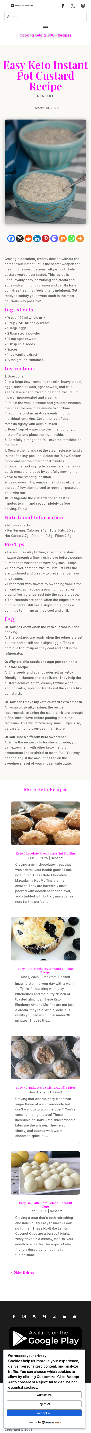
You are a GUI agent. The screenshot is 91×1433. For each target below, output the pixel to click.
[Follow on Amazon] (34, 1316)
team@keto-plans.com (24, 6)
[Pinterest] (45, 238)
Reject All (44, 1404)
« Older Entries (22, 1272)
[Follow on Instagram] (83, 5)
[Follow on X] (72, 5)
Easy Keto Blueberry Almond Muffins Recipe (46, 970)
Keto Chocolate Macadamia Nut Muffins (46, 853)
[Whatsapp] (71, 238)
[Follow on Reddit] (74, 1316)
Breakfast (49, 977)
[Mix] (63, 238)
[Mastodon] (54, 238)
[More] (80, 238)
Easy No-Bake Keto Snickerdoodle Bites (46, 1088)
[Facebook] (11, 238)
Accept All (44, 1413)
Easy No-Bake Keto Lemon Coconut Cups (45, 1205)
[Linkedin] (37, 238)
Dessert (45, 96)
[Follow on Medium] (44, 1316)
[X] (20, 238)
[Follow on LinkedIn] (64, 1316)
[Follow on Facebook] (62, 5)
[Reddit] (28, 238)
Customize (44, 1394)
